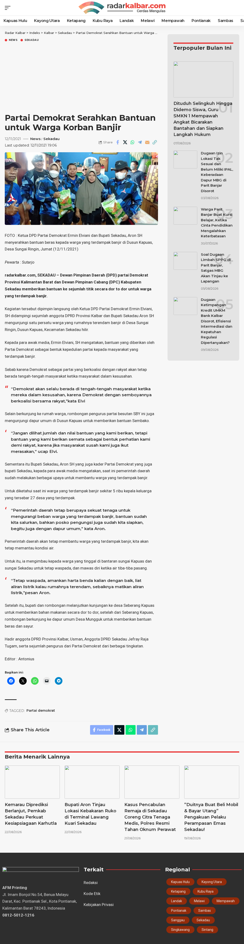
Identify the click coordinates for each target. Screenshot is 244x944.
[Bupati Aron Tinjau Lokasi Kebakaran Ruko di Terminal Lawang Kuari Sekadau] (92, 782)
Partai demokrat (40, 710)
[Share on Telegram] (140, 142)
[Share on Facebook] (117, 142)
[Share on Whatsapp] (132, 142)
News (13, 40)
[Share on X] (125, 142)
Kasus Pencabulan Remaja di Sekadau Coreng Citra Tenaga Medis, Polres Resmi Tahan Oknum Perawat (150, 817)
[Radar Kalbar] (122, 8)
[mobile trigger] (9, 8)
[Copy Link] (154, 142)
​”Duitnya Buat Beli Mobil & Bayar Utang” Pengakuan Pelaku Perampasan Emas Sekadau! (211, 817)
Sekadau (32, 40)
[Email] (147, 142)
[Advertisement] (81, 78)
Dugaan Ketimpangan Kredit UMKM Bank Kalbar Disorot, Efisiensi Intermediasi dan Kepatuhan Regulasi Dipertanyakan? (216, 321)
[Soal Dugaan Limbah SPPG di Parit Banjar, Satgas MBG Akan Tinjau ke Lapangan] (185, 261)
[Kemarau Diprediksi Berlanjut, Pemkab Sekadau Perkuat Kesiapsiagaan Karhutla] (32, 782)
